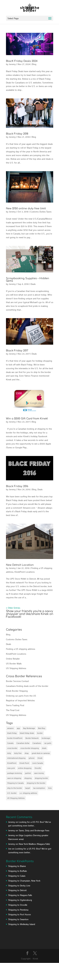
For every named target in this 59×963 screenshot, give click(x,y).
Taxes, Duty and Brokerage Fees (34, 830)
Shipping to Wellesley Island (21, 924)
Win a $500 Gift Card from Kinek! (27, 418)
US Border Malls (14, 663)
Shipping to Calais (16, 875)
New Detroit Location (20, 565)
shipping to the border (36, 783)
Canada (10, 743)
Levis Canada (37, 763)
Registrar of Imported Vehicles (20, 700)
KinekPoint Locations (24, 571)
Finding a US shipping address (20, 648)
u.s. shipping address (28, 793)
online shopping (24, 768)
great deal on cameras (41, 753)
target (27, 788)
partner (28, 773)
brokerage (46, 738)
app (18, 728)
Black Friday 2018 (17, 133)
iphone (31, 758)
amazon (10, 728)
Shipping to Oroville (17, 904)
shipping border (41, 778)
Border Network (32, 738)
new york (11, 768)
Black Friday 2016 (17, 486)
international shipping (16, 758)
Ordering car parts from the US (21, 695)
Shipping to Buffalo (17, 870)
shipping (28, 778)
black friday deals (27, 733)
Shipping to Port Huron (19, 914)
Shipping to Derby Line (19, 885)
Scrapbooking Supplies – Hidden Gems (27, 279)
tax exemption (39, 788)
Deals (33, 283)
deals (44, 748)
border (40, 733)
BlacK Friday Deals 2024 (21, 61)
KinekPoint (11, 763)
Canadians (37, 743)
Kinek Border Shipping (17, 690)
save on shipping (14, 778)
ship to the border (14, 788)
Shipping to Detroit (17, 890)
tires (50, 788)
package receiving (14, 773)
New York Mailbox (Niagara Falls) (34, 843)
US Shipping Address (16, 668)
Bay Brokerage (29, 728)
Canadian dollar (23, 743)
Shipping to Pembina (18, 909)
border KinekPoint (14, 738)
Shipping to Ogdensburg (20, 899)
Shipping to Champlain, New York (24, 880)
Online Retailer (13, 658)
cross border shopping (29, 748)
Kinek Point (24, 763)
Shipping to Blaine (17, 866)
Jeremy (12, 64)
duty (9, 753)
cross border (12, 748)
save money (39, 773)
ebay (27, 753)
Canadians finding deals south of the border (27, 685)
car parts (47, 743)
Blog (34, 64)
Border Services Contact (17, 681)
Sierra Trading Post (15, 705)
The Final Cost (12, 710)
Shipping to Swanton (18, 919)
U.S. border (12, 793)
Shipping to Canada (15, 783)
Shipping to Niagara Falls (20, 895)
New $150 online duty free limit (26, 208)
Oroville (38, 768)
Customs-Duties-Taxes (40, 211)
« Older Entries (13, 607)
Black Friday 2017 (17, 350)
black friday (12, 733)
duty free (18, 753)
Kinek (40, 758)
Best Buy (41, 728)
